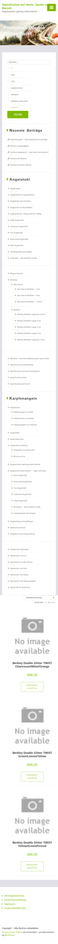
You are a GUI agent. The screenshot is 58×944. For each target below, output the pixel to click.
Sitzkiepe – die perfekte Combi (23, 258)
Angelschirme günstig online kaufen (25, 464)
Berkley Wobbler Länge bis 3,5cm (31, 314)
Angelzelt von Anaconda (24, 450)
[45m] (8, 74)
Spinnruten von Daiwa (19, 574)
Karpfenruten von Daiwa (24, 418)
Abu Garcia (18, 284)
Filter (18, 114)
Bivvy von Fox (19, 456)
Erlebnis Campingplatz (19, 146)
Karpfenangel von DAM (23, 412)
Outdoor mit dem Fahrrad (20, 165)
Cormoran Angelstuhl (19, 226)
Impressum (9, 904)
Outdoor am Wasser (18, 158)
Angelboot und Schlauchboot (22, 534)
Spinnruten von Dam (18, 568)
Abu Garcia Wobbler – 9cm (28, 295)
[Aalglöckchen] (8, 87)
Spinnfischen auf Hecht (20, 384)
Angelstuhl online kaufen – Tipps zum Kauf (28, 471)
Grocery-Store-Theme (12, 932)
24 (49, 602)
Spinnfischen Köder (18, 377)
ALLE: (54, 602)
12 (46, 602)
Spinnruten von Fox (18, 555)
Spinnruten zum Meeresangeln (23, 581)
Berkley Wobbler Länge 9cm (29, 333)
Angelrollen (15, 433)
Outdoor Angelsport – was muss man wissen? (29, 152)
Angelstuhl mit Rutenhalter (21, 207)
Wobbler (13, 280)
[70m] (8, 81)
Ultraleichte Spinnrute (19, 549)
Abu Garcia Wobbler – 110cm (29, 301)
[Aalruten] (8, 107)
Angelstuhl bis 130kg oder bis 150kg (25, 214)
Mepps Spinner (16, 273)
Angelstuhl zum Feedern (20, 201)
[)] (8, 68)
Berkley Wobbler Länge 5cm (29, 321)
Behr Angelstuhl (16, 245)
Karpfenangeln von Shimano (25, 425)
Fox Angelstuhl (16, 233)
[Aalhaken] (8, 94)
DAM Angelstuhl (17, 220)
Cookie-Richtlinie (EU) (14, 908)
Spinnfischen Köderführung (21, 365)
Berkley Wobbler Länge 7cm (29, 327)
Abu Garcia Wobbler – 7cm (28, 289)
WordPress (10, 935)
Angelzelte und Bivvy (19, 445)
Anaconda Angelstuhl (19, 239)
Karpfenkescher (17, 439)
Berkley (17, 310)
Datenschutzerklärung (15, 900)
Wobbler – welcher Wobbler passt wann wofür (29, 358)
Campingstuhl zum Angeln (21, 252)
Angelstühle (15, 188)
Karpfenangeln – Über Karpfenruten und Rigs (29, 139)
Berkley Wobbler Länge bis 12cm (31, 340)
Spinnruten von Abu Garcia (21, 562)
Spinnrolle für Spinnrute (20, 587)
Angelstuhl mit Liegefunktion (22, 195)
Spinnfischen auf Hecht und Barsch (25, 371)
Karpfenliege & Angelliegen (21, 521)
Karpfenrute (15, 407)
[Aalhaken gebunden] (8, 101)
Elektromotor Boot (18, 527)
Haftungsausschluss (14, 895)
